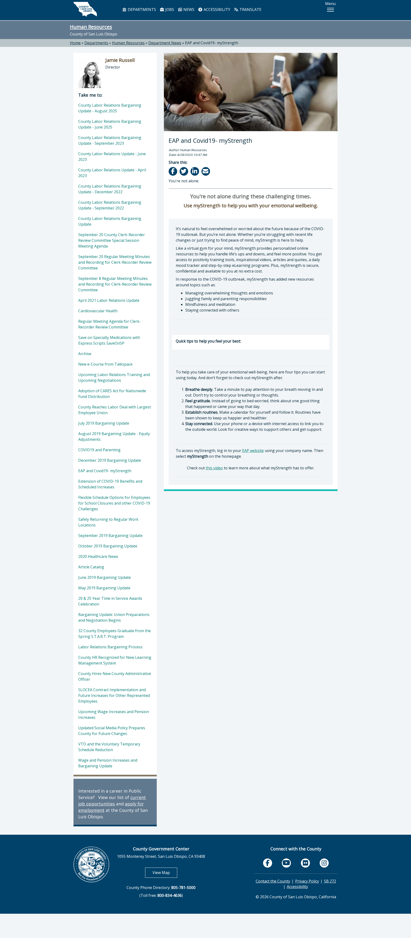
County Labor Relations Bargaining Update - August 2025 (109, 108)
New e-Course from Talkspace (105, 364)
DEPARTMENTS (141, 9)
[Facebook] (173, 171)
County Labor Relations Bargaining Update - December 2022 (109, 189)
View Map (164, 872)
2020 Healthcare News (98, 556)
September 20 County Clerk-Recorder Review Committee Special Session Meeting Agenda (111, 240)
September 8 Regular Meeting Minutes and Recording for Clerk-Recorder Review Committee (115, 284)
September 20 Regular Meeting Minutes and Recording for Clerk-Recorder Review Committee (115, 262)
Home (75, 42)
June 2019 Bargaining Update (104, 577)
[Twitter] (184, 171)
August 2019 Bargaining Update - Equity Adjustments (114, 436)
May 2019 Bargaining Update (104, 588)
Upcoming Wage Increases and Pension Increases (113, 714)
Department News (164, 42)
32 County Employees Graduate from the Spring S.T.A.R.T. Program (114, 633)
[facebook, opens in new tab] (267, 863)
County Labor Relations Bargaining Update (109, 221)
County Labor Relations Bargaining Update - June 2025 (109, 124)
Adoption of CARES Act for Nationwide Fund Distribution (112, 393)
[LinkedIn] (195, 171)
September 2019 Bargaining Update (110, 535)
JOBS (169, 9)
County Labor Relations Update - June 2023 (112, 156)
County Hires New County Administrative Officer (114, 676)
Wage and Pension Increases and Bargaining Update (107, 763)
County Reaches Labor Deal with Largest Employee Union (114, 409)
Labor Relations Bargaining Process (110, 647)
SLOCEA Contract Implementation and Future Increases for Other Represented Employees (114, 695)
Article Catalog (91, 567)
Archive (84, 353)
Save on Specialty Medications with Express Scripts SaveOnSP (109, 340)
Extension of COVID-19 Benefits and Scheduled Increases (110, 484)
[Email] (206, 171)
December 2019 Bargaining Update (109, 460)
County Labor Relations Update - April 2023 (112, 172)
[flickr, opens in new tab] (305, 863)
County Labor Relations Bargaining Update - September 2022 (109, 205)
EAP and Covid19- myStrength (211, 42)
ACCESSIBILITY (216, 9)
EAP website (253, 450)
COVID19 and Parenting (99, 449)
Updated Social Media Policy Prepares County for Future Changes (111, 730)
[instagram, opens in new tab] (324, 863)
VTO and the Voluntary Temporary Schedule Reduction (109, 746)
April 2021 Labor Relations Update (108, 300)
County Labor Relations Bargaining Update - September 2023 (109, 140)
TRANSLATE (250, 9)
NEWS (188, 9)
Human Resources (91, 26)
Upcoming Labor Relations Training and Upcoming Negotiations (114, 377)
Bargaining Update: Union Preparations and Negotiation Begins (113, 617)
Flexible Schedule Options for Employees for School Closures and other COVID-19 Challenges (114, 503)
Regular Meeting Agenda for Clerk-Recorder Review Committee (109, 324)
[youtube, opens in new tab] (286, 863)
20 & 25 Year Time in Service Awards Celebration (110, 601)
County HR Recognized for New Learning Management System (114, 660)
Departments (96, 42)
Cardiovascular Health (97, 310)
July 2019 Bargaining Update (103, 423)
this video (214, 468)
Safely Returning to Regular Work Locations (108, 522)
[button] (330, 9)
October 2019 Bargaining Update (107, 546)
